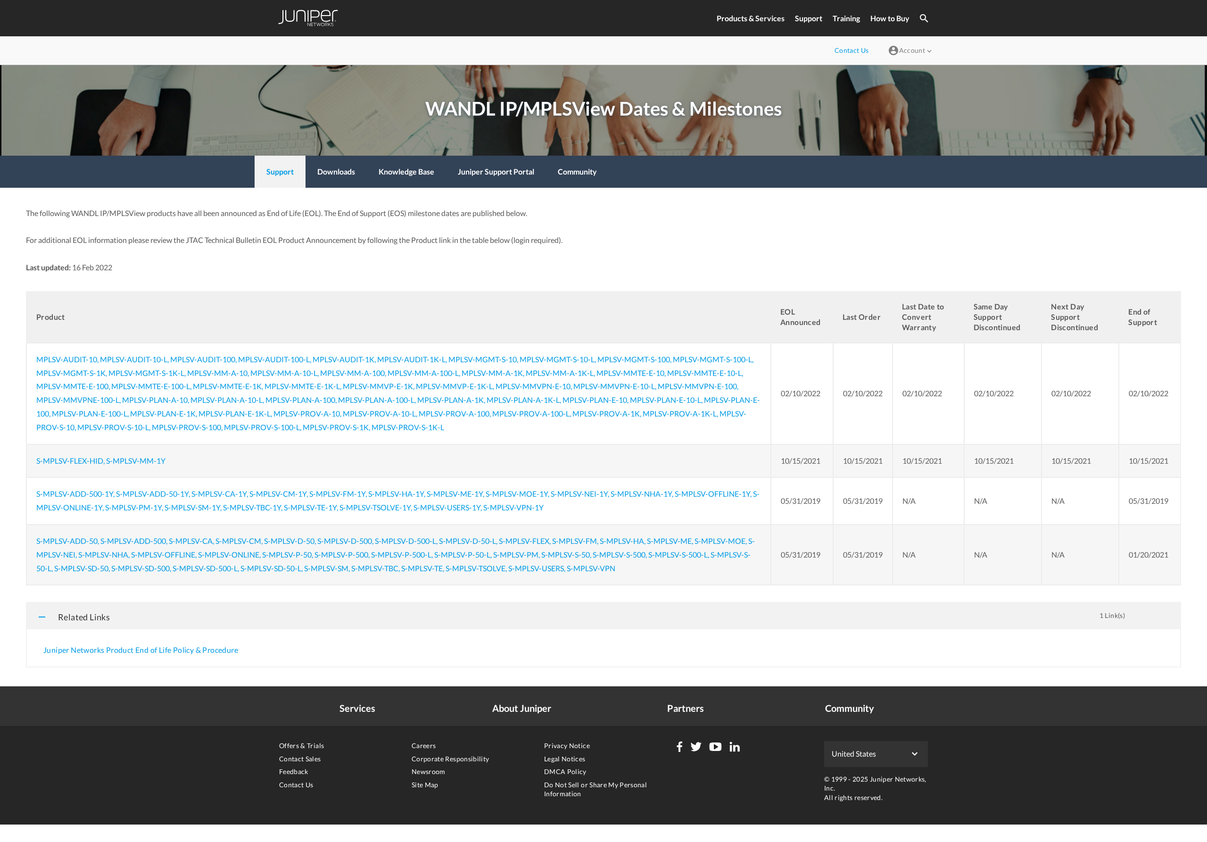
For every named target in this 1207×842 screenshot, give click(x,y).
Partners (685, 708)
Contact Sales (300, 759)
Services (357, 708)
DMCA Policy (565, 771)
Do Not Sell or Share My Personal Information (595, 789)
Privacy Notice (567, 746)
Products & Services (751, 18)
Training (846, 18)
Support (808, 18)
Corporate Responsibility (450, 759)
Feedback (293, 771)
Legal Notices (565, 759)
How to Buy (889, 18)
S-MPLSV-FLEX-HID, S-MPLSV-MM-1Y (100, 460)
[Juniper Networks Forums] (680, 746)
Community (849, 708)
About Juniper (521, 708)
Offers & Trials (301, 746)
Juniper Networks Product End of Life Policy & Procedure (140, 649)
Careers (424, 746)
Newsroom (429, 771)
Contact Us (296, 785)
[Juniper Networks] (308, 18)
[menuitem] (280, 172)
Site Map (425, 785)
